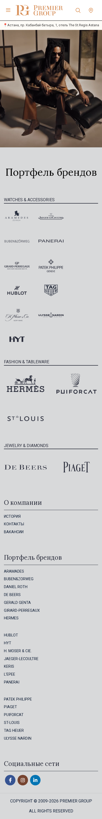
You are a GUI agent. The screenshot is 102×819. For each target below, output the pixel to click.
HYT (7, 643)
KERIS (9, 666)
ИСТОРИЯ (12, 516)
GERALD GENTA (17, 602)
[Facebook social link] (10, 780)
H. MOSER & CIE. (18, 651)
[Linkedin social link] (35, 780)
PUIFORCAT (14, 715)
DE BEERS (12, 595)
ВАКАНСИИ (14, 532)
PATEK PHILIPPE (18, 699)
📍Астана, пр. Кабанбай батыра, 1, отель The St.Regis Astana (51, 25)
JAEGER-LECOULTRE (21, 659)
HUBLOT (11, 635)
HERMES (11, 618)
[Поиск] (78, 10)
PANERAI (11, 682)
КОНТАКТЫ (14, 524)
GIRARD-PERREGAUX (22, 610)
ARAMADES (14, 571)
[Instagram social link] (23, 780)
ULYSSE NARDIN (17, 738)
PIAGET (10, 707)
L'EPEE (9, 674)
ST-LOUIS (12, 722)
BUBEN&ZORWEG (18, 579)
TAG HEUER (14, 730)
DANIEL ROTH (15, 587)
